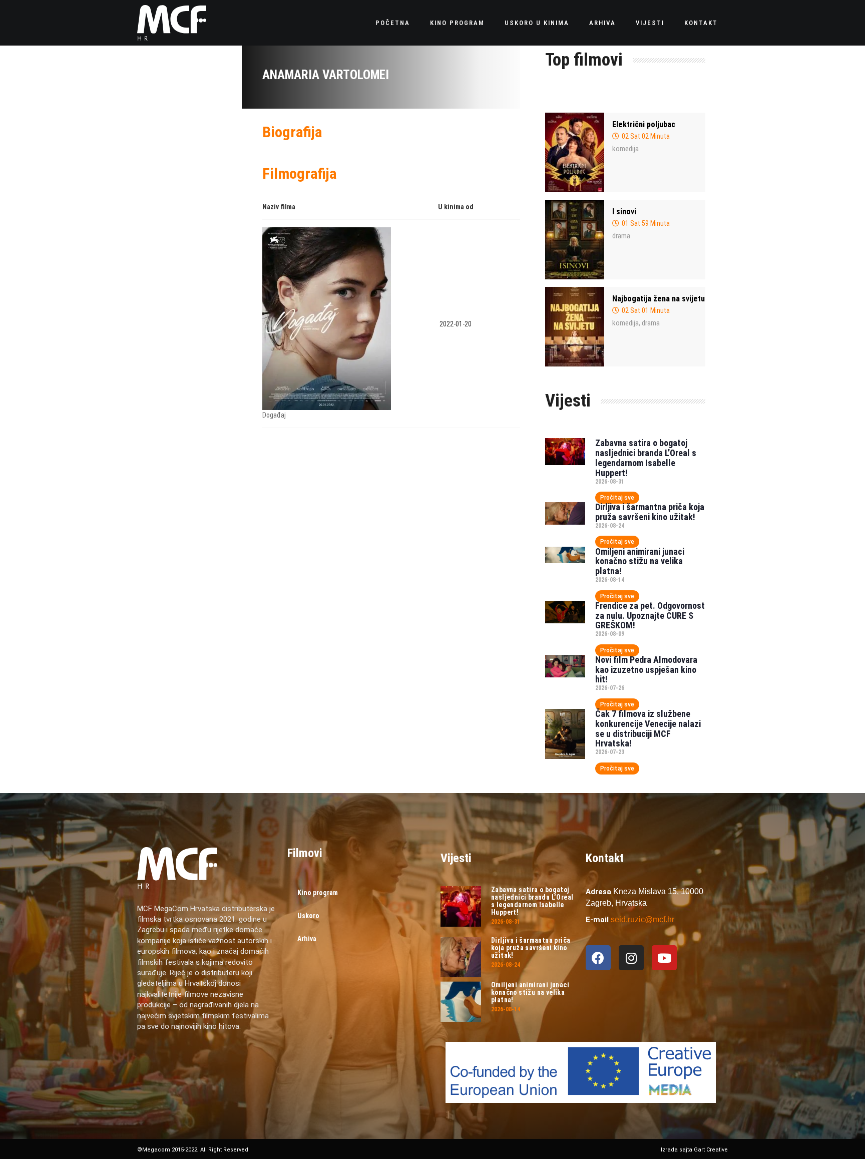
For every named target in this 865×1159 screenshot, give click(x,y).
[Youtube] (664, 957)
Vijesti (650, 23)
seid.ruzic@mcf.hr (642, 919)
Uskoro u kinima (537, 23)
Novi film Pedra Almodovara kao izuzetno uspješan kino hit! (646, 669)
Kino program (457, 23)
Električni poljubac (643, 124)
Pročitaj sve (617, 497)
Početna (392, 23)
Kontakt (701, 23)
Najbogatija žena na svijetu (658, 298)
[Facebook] (598, 957)
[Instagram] (631, 957)
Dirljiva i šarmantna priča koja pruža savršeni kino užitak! (649, 512)
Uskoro (308, 916)
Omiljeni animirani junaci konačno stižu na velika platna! (639, 561)
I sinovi (624, 211)
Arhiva (602, 23)
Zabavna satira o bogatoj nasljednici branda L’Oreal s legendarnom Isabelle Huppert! (645, 458)
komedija (625, 148)
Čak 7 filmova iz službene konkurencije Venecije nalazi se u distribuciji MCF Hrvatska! (648, 728)
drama (621, 235)
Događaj (274, 415)
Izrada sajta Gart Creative (694, 1149)
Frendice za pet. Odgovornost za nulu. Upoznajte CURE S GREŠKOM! (650, 615)
